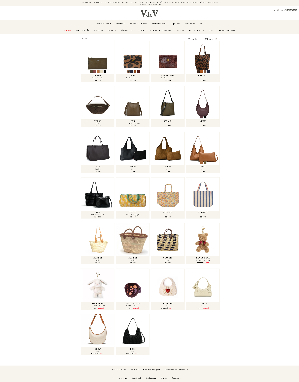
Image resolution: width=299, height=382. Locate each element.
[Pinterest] (292, 10)
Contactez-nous (159, 23)
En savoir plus (145, 4)
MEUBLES (98, 30)
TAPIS (141, 30)
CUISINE (180, 30)
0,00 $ (282, 10)
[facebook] (286, 10)
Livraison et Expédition (176, 369)
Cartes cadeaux (104, 23)
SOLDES (67, 30)
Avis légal (176, 378)
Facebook (136, 378)
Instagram (151, 378)
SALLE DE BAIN (196, 30)
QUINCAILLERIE (227, 30)
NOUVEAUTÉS (82, 30)
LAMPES (112, 30)
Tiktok (164, 378)
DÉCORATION (127, 30)
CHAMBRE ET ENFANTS (160, 30)
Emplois (135, 369)
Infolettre (121, 23)
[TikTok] (295, 10)
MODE (212, 30)
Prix (218, 39)
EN (201, 23)
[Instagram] (289, 10)
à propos (175, 23)
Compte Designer (151, 369)
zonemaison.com (138, 23)
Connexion (190, 23)
